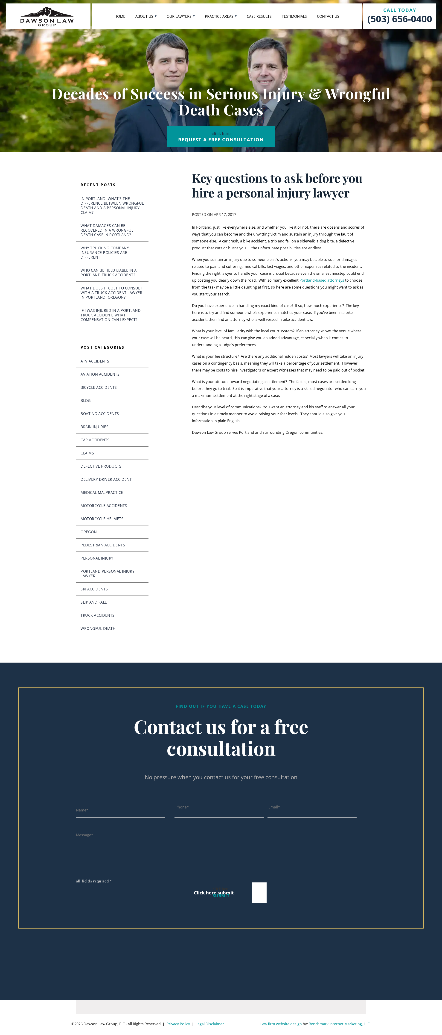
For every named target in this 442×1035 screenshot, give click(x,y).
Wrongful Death (98, 628)
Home (119, 16)
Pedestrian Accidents (103, 545)
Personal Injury (97, 558)
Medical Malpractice (102, 492)
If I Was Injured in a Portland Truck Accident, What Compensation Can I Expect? (111, 315)
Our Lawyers (179, 16)
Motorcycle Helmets (102, 518)
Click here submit (214, 893)
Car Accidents (95, 439)
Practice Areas (219, 16)
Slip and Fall (94, 602)
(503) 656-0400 (399, 18)
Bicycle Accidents (99, 387)
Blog (86, 400)
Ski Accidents (94, 589)
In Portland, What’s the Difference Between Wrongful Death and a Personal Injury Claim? (112, 205)
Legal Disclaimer (210, 1023)
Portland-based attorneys (322, 280)
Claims (87, 453)
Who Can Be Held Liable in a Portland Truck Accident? (109, 272)
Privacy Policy (178, 1023)
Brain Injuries (94, 426)
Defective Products (101, 466)
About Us (144, 16)
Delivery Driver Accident (106, 479)
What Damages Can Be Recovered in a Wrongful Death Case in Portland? (107, 230)
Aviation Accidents (100, 374)
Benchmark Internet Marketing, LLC (339, 1023)
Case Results (259, 16)
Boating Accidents (100, 413)
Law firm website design (281, 1023)
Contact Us (328, 16)
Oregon (89, 531)
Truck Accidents (98, 615)
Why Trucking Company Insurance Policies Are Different (105, 252)
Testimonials (294, 16)
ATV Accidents (95, 361)
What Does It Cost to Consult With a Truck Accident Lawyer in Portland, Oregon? (111, 293)
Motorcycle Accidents (104, 505)
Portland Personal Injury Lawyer (107, 573)
